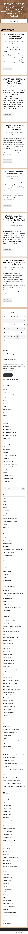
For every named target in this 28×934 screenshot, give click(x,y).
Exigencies (6, 574)
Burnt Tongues (7, 571)
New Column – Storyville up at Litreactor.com (14, 173)
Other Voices (6, 449)
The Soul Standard (8, 475)
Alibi (4, 802)
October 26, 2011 (16, 176)
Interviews (6, 426)
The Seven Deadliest (8, 760)
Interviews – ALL (7, 429)
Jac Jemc (5, 869)
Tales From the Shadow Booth (11, 749)
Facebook (5, 504)
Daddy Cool (6, 666)
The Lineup (6, 577)
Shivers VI (6, 738)
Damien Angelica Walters (10, 843)
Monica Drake (7, 889)
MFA (4, 441)
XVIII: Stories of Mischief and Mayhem (14, 786)
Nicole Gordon (7, 892)
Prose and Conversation (9, 455)
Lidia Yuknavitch (7, 877)
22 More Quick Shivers (9, 620)
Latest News (6, 438)
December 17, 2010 (14, 267)
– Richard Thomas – (14, 4)
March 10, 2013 (14, 132)
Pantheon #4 (6, 715)
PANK (4, 897)
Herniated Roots (7, 543)
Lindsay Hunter (7, 880)
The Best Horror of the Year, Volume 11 (13, 755)
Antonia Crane (7, 814)
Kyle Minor (6, 872)
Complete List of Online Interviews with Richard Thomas (14, 127)
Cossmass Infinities (8, 660)
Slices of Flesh (7, 746)
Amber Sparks (7, 808)
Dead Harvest (6, 672)
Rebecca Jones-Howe (9, 906)
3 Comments (20, 86)
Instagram (6, 513)
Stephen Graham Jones (9, 912)
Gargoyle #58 (6, 686)
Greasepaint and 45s (8, 692)
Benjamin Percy (7, 820)
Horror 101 (6, 698)
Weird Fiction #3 (7, 775)
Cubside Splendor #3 (8, 663)
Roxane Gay (6, 909)
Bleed (4, 634)
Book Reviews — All (8, 395)
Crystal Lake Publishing (9, 840)
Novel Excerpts (7, 444)
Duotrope (5, 851)
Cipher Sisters (7, 657)
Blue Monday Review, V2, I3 (10, 637)
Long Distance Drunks (9, 706)
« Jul (4, 344)
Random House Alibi (8, 903)
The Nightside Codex (9, 757)
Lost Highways (7, 709)
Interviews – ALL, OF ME (9, 435)
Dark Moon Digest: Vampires (11, 669)
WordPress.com (7, 920)
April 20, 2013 (12, 86)
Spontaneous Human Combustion (12, 549)
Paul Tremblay (7, 900)
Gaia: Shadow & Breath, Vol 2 (11, 680)
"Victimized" (6, 590)
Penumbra (6, 601)
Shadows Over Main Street (10, 732)
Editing (5, 412)
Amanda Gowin (7, 805)
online (4, 447)
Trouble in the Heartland (10, 763)
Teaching (5, 472)
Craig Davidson (7, 834)
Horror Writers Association (10, 866)
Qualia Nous (6, 726)
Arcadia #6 (6, 623)
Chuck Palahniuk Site (9, 828)
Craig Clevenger (7, 831)
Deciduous (6, 675)
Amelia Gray (6, 811)
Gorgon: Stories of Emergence (11, 689)
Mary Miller (6, 883)
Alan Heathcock (7, 800)
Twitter (5, 350)
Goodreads (6, 510)
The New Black (7, 580)
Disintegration (7, 409)
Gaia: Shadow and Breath (10, 683)
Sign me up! (7, 375)
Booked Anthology (8, 640)
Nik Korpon (6, 895)
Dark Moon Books (8, 846)
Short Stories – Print (9, 470)
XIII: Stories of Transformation (12, 783)
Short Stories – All (8, 461)
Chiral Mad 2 (6, 646)
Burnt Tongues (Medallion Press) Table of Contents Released (14, 81)
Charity (5, 400)
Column (5, 406)
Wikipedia (6, 527)
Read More (7, 68)
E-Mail (4, 501)
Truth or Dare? (7, 766)
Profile (5, 515)
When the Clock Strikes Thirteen (12, 778)
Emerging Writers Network (10, 857)
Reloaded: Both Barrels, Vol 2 (11, 729)
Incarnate (5, 423)
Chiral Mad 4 (6, 651)
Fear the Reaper (7, 677)
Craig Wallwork (7, 837)
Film (4, 418)
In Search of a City (8, 700)
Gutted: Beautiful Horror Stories (12, 695)
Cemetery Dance (7, 826)
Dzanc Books (6, 854)
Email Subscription (9, 360)
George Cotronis (7, 863)
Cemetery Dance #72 (8, 643)
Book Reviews (6, 392)
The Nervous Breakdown (10, 521)
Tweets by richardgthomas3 (11, 354)
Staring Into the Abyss (9, 552)
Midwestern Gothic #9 (9, 712)
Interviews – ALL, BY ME (9, 432)
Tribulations (6, 481)
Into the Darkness (8, 703)
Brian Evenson (7, 823)
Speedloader (6, 610)
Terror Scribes (7, 752)
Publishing (6, 458)
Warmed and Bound (8, 772)
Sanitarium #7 (7, 604)
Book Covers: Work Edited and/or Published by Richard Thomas (14, 37)
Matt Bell (5, 886)
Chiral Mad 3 (6, 649)
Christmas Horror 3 (8, 654)
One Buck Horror (7, 598)
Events (5, 415)
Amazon (5, 498)
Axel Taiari (6, 817)
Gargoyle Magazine (8, 860)
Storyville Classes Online (10, 518)
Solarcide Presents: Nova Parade (12, 607)
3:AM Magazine (7, 797)
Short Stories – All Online (10, 464)
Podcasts (5, 452)
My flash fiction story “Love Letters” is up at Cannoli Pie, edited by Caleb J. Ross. (14, 219)
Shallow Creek (7, 735)
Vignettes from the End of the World (13, 769)
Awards (5, 389)
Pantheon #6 (6, 721)
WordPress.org (7, 923)
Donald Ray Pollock (8, 849)
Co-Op (5, 403)
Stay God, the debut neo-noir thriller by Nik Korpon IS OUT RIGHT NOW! (14, 262)
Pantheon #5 (6, 718)
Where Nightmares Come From (11, 780)
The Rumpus (6, 918)
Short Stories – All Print (9, 467)
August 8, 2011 (14, 225)
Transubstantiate (8, 478)
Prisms (5, 724)
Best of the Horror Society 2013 (11, 631)
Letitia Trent (6, 874)
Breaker (5, 398)
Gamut (5, 421)
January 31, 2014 (15, 41)
